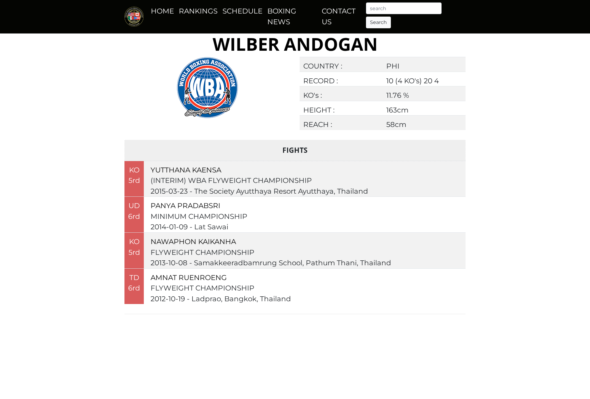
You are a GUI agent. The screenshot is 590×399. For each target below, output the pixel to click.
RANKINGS (198, 11)
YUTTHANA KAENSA (186, 170)
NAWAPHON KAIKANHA (193, 241)
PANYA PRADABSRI (185, 205)
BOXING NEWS (281, 16)
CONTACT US (339, 16)
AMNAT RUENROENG (189, 277)
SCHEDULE (242, 11)
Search (378, 22)
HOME (162, 11)
